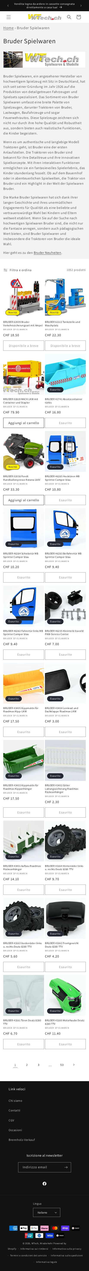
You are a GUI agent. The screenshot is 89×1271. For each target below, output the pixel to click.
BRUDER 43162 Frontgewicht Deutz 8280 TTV (62, 944)
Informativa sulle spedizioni (67, 1255)
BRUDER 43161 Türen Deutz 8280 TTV (22, 1022)
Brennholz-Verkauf (22, 1140)
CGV (11, 1120)
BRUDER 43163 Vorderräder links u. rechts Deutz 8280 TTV (22, 944)
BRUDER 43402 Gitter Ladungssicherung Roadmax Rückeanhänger (61, 789)
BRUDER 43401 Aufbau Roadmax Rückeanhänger (22, 867)
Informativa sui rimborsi (34, 1248)
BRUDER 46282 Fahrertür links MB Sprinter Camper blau (23, 632)
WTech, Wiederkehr (42, 1243)
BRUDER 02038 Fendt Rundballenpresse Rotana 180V (21, 478)
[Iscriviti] (66, 1167)
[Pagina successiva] (73, 1064)
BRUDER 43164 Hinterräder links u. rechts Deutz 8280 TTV (64, 867)
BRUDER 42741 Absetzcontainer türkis (63, 400)
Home (8, 27)
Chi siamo (15, 1101)
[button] (8, 17)
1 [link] (15, 1065)
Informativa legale (46, 1261)
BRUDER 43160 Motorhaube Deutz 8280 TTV (64, 1022)
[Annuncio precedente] (8, 5)
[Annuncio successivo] (81, 5)
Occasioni (15, 1130)
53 (62, 1065)
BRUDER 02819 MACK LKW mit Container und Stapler (20, 400)
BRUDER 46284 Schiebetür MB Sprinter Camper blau (20, 555)
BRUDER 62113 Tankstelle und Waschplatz (62, 323)
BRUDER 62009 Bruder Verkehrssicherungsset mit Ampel (23, 323)
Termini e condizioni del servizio (28, 1255)
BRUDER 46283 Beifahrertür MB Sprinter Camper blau (63, 555)
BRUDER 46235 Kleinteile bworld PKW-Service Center (64, 632)
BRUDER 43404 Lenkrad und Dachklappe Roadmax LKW (61, 709)
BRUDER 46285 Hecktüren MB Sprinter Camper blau (62, 478)
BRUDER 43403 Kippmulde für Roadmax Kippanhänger (20, 787)
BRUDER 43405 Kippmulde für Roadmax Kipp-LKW (20, 709)
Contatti (14, 1110)
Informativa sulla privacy (66, 1248)
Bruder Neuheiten (47, 252)
